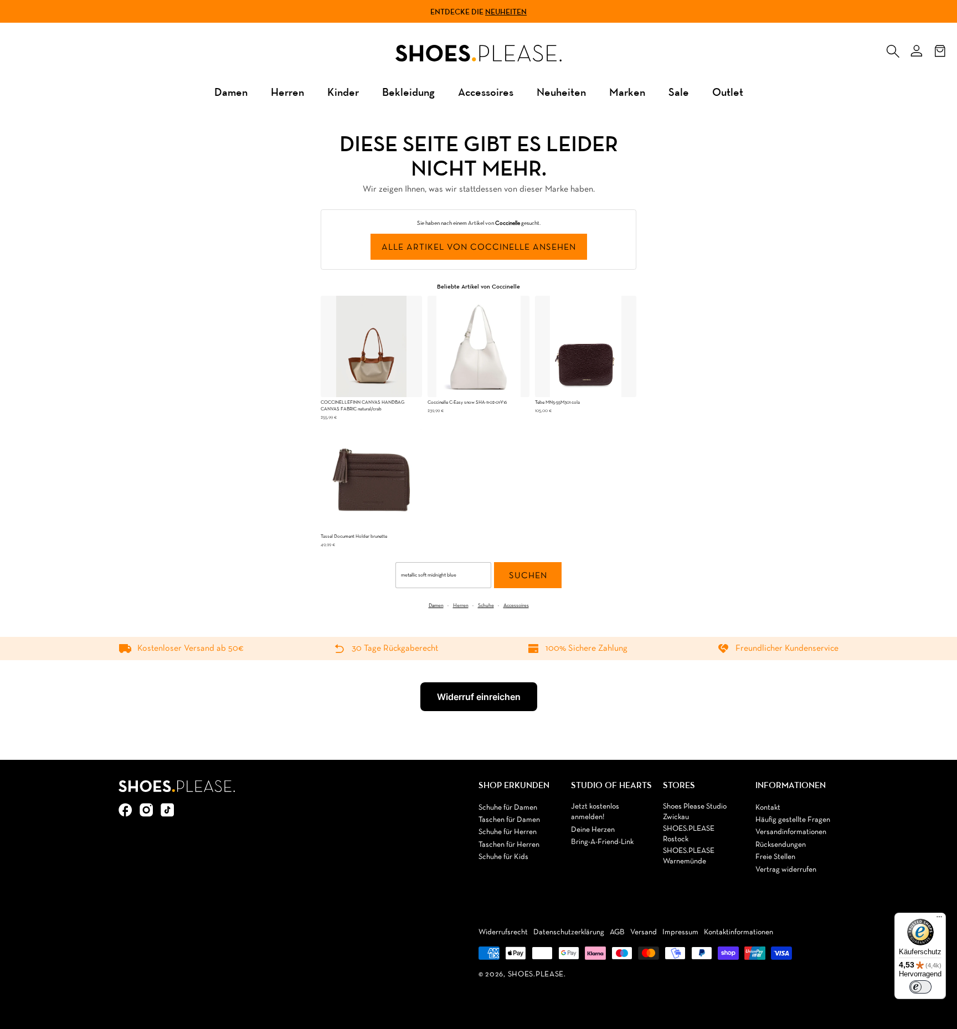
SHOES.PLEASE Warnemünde (688, 856)
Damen (231, 92)
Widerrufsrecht (503, 932)
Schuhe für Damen (507, 807)
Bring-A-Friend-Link (602, 842)
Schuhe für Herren (507, 832)
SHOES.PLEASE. (537, 974)
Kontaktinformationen (738, 932)
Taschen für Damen (509, 820)
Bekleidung (408, 92)
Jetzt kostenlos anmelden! (595, 812)
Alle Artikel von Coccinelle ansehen (479, 247)
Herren (287, 92)
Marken (627, 92)
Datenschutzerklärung (568, 932)
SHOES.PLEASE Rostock (688, 834)
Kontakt (767, 807)
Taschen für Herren (508, 844)
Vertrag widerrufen (785, 869)
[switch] (920, 987)
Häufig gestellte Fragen (792, 820)
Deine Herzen (593, 830)
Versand (643, 932)
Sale (678, 92)
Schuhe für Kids (503, 857)
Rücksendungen (780, 844)
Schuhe (486, 605)
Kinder (343, 92)
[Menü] (939, 919)
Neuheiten (506, 12)
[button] (892, 48)
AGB (617, 932)
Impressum (680, 932)
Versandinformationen (790, 832)
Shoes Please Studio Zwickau (695, 812)
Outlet (727, 92)
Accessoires (485, 92)
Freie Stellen (775, 857)
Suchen (528, 576)
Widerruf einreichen (479, 696)
